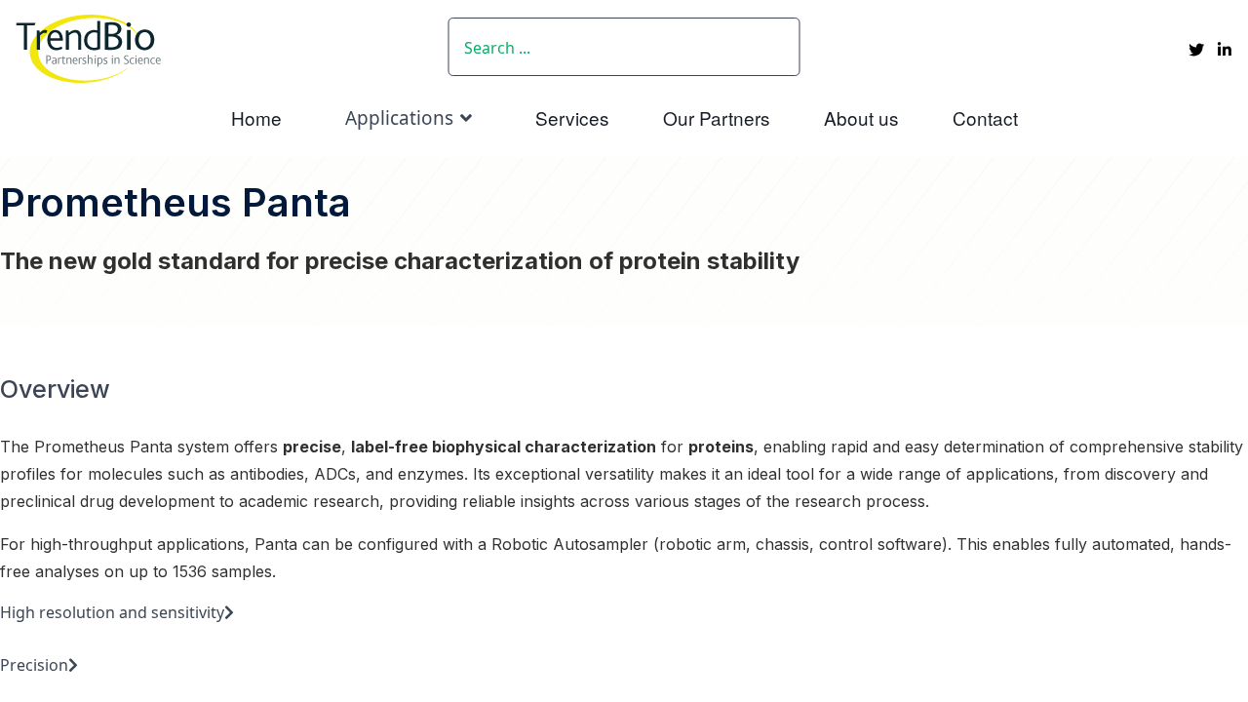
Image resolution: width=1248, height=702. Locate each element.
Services (572, 117)
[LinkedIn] (1224, 49)
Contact (985, 117)
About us (861, 117)
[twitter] (1196, 49)
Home (256, 117)
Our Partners (716, 117)
